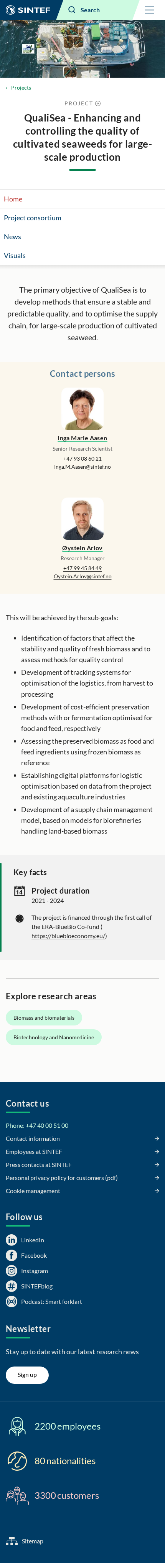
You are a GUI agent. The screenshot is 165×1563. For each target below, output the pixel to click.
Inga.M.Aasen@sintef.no (82, 466)
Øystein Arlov (82, 547)
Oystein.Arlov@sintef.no (83, 576)
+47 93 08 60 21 (82, 458)
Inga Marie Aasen (82, 437)
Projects (21, 87)
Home (13, 199)
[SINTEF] (28, 10)
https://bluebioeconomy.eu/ (68, 935)
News (12, 236)
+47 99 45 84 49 (82, 568)
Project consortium (32, 217)
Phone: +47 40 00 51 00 (37, 1125)
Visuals (15, 255)
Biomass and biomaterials (43, 1017)
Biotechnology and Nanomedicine (53, 1037)
